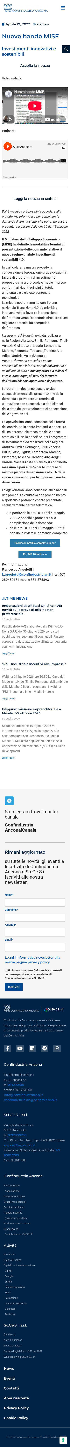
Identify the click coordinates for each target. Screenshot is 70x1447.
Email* (9, 939)
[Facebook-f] (7, 1048)
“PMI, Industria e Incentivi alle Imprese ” (34, 664)
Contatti (11, 1388)
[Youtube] (20, 1048)
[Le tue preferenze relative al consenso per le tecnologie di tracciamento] (63, 1440)
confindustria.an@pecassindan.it (30, 1100)
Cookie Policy (16, 1418)
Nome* (9, 894)
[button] (62, 7)
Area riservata (16, 1398)
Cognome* (11, 909)
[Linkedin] (32, 1048)
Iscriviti (14, 987)
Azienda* (10, 924)
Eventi (9, 1378)
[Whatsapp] (57, 1048)
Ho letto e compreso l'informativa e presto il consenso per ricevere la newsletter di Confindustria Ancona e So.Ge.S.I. (33, 974)
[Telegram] (9, 800)
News (9, 1368)
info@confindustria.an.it (23, 1095)
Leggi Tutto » (9, 653)
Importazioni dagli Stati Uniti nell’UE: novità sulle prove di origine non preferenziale (32, 610)
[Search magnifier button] (66, 49)
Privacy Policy (16, 1408)
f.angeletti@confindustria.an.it (27, 574)
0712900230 (17, 1135)
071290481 (16, 1085)
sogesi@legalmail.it (20, 1145)
